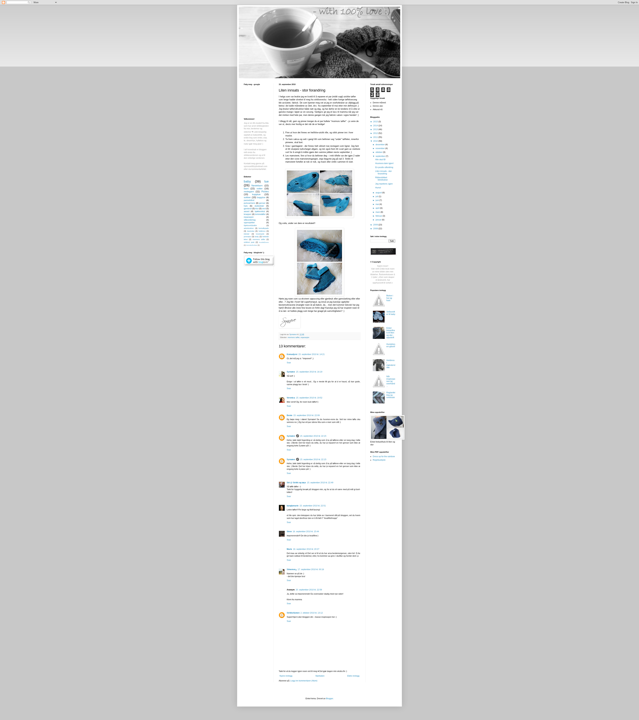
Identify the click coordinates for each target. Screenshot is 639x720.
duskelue (250, 231)
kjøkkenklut (260, 211)
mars (378, 212)
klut (256, 208)
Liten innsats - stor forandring (383, 172)
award (246, 211)
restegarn (249, 191)
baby (247, 181)
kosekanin (260, 234)
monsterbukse (251, 245)
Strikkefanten (293, 613)
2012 (375, 133)
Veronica (291, 398)
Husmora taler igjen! (384, 163)
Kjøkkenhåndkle (250, 225)
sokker (247, 197)
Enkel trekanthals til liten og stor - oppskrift (390, 333)
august (379, 192)
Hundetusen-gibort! (390, 345)
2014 (375, 125)
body (257, 237)
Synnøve (291, 372)
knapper (247, 214)
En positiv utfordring (384, 167)
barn (246, 188)
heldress (262, 231)
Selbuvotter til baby (390, 313)
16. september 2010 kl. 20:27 (306, 549)
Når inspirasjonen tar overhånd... (390, 381)
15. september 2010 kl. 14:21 (311, 354)
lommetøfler (260, 214)
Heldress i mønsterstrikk (390, 364)
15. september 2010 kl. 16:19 (309, 372)
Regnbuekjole (379, 460)
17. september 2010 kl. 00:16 (311, 569)
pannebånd (249, 200)
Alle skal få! (380, 159)
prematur (247, 237)
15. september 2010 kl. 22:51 (313, 506)
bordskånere (264, 242)
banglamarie (293, 506)
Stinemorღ (292, 569)
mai (377, 204)
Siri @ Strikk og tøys (296, 482)
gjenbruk (248, 208)
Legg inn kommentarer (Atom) (303, 681)
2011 (375, 137)
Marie (289, 549)
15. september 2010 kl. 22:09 (306, 415)
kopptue (256, 194)
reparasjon (305, 337)
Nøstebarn (257, 185)
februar (379, 216)
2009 (375, 225)
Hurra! (378, 187)
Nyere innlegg (286, 676)
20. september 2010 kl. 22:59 (309, 590)
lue (266, 181)
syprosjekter (249, 222)
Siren (289, 531)
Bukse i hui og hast (389, 298)
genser (262, 203)
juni (377, 200)
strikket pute (249, 242)
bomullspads (264, 228)
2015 (375, 121)
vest (264, 208)
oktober (379, 152)
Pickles (265, 191)
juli (377, 196)
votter (260, 188)
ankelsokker (249, 228)
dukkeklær (259, 206)
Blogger (329, 698)
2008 (375, 228)
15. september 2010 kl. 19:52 (309, 398)
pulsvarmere (249, 203)
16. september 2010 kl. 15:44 (306, 531)
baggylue (261, 197)
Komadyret (292, 354)
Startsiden (319, 676)
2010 (375, 141)
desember (380, 144)
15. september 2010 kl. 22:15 (313, 436)
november (380, 148)
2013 (375, 129)
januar (379, 220)
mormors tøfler (294, 337)
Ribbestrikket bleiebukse (381, 178)
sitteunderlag (250, 220)
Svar (289, 362)
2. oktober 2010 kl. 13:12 (312, 613)
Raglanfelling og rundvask (390, 395)
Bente (289, 415)
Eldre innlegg (353, 676)
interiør (246, 234)
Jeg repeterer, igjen (384, 184)
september (381, 156)
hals (246, 206)
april (378, 208)
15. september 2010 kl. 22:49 (320, 482)
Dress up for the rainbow (384, 456)
